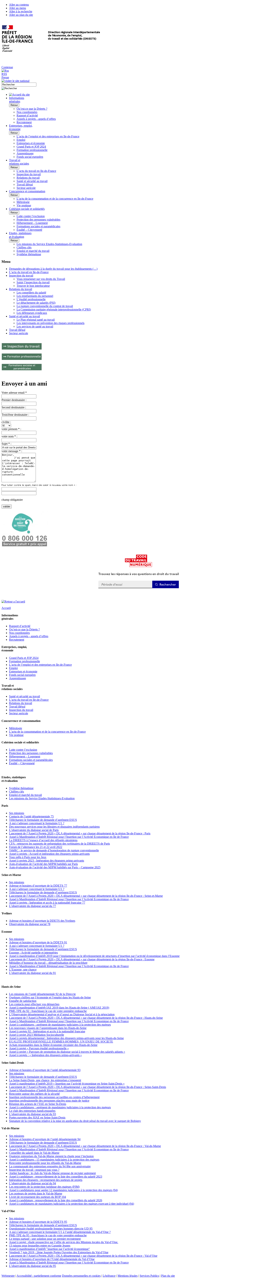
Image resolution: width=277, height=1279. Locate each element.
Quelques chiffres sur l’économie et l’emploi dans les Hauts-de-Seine (50, 997)
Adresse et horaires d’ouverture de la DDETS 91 (38, 942)
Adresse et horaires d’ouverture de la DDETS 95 (38, 1221)
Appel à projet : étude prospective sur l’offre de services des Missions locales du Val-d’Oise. (63, 1242)
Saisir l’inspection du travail (33, 282)
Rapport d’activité (27, 115)
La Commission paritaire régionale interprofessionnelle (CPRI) (54, 309)
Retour (14, 105)
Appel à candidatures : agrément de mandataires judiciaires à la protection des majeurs (60, 1024)
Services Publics (149, 1275)
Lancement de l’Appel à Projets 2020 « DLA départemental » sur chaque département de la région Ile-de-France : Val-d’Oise (83, 1255)
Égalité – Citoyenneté (29, 229)
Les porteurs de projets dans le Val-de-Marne (35, 1193)
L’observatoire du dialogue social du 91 (32, 973)
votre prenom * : (11, 429)
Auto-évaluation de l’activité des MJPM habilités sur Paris (43, 864)
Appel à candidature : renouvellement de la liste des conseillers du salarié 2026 (55, 1200)
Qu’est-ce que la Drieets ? (32, 108)
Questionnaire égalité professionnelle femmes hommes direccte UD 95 (51, 1228)
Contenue (7, 67)
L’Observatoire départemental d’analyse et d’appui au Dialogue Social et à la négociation (62, 1014)
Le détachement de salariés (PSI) (36, 302)
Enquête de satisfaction (22, 1000)
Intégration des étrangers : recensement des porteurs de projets (45, 1180)
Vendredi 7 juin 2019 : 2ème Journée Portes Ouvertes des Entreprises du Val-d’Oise (58, 1252)
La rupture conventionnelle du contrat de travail (45, 306)
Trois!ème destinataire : (15, 414)
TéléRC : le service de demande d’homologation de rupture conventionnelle (54, 850)
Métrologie (23, 202)
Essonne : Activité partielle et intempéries (33, 952)
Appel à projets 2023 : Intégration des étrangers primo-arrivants (46, 860)
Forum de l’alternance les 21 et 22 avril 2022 (35, 847)
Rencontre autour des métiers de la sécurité (34, 1093)
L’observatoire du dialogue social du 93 (32, 1114)
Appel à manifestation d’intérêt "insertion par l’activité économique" (49, 1249)
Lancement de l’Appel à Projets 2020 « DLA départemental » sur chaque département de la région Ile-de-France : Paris (79, 833)
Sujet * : (6, 443)
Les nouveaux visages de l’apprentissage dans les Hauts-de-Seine (47, 1028)
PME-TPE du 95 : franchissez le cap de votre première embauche (48, 1235)
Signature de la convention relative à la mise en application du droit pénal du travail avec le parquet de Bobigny (75, 1121)
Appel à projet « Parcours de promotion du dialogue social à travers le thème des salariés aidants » (67, 1051)
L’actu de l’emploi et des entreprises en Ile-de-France (48, 136)
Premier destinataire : (14, 400)
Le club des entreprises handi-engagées (32, 1110)
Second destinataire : (14, 407)
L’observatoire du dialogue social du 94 (32, 1183)
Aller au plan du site (21, 14)
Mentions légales (128, 1275)
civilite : (6, 422)
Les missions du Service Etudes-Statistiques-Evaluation (49, 244)
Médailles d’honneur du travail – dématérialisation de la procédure (48, 962)
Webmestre (8, 1275)
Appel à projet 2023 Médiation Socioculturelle (36, 1034)
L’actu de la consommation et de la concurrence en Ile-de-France (55, 198)
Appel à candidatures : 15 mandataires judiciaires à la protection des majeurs (54, 1159)
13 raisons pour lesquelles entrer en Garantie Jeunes (39, 1245)
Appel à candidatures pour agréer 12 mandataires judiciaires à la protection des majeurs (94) (63, 1190)
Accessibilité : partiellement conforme (39, 1275)
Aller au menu (17, 8)
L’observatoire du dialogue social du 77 (32, 906)
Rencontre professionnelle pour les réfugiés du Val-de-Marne (45, 1163)
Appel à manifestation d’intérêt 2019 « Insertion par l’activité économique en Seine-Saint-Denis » (67, 1083)
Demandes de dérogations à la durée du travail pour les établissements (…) (53, 268)
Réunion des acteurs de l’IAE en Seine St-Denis (37, 1104)
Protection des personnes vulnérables (38, 219)
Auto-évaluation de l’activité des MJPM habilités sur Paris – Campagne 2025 (54, 867)
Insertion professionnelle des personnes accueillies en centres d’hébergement (54, 1097)
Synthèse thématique (29, 254)
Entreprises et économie (31, 143)
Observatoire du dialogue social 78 (29, 924)
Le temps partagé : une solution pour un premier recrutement (45, 1238)
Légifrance (109, 1275)
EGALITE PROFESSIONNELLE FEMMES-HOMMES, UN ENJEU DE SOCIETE (61, 1041)
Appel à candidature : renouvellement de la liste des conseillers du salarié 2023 (55, 1176)
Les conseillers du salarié (31, 292)
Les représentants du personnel (35, 296)
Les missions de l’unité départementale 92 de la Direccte (42, 994)
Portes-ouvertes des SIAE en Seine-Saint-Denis (37, 1117)
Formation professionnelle (32, 150)
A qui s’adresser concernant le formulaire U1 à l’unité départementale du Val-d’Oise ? (60, 1232)
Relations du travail (28, 177)
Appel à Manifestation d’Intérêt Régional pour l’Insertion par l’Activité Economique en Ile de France (69, 836)
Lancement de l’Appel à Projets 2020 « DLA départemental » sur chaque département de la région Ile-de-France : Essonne (82, 959)
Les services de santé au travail (35, 326)
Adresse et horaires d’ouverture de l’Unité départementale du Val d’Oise (52, 1259)
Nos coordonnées (27, 112)
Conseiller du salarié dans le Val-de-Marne (34, 1152)
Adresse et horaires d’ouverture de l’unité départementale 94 (44, 1139)
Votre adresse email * (14, 392)
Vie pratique (24, 205)
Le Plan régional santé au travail (36, 319)
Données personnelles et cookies (81, 1275)
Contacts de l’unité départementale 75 (31, 816)
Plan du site (168, 1275)
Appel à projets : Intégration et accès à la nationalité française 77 (47, 902)
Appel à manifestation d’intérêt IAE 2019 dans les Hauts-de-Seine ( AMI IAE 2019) (59, 1007)
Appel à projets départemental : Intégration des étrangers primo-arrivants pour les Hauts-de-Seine (66, 1038)
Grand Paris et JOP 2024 (31, 146)
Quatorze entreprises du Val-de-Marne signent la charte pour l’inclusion (51, 1156)
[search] (19, 85)
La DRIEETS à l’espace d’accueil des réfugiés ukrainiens (43, 840)
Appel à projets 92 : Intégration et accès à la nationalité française (47, 1031)
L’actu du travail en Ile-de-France (36, 171)
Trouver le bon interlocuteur (33, 285)
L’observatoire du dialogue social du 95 (32, 1265)
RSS (4, 74)
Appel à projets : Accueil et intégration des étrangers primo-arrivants (49, 853)
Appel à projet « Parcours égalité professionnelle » (39, 1048)
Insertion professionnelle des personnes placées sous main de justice (49, 1100)
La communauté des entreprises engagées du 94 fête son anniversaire (50, 1166)
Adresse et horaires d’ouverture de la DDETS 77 (38, 885)
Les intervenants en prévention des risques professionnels (50, 323)
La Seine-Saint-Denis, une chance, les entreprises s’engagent (45, 1080)
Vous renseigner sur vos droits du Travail (41, 279)
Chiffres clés (24, 247)
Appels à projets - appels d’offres (36, 118)
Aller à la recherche (20, 11)
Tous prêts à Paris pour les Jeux (27, 857)
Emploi (21, 139)
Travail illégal (25, 184)
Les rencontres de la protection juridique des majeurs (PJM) (44, 1186)
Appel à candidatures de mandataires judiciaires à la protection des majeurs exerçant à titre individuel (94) (71, 1203)
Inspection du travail (29, 174)
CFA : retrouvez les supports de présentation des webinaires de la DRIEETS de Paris (59, 843)
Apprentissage (25, 153)
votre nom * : (9, 436)
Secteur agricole (26, 187)
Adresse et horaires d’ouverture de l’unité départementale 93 (44, 1070)
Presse (5, 77)
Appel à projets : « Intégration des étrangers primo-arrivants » (45, 1055)
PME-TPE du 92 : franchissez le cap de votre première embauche (48, 1011)
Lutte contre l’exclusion (31, 216)
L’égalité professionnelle (31, 299)
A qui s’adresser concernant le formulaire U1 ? (36, 823)
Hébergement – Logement (32, 223)
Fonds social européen (30, 156)
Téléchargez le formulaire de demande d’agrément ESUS (43, 819)
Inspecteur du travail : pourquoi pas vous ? (34, 1169)
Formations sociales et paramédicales (38, 226)
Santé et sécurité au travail (32, 181)
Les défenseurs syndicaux (32, 312)
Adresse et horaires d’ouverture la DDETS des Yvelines (42, 920)
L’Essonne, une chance (23, 969)
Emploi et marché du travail (33, 250)
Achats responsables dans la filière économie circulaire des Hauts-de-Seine (53, 1045)
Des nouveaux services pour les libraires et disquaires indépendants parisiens (54, 826)
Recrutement (24, 122)
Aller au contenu (19, 4)
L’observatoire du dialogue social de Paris (34, 830)
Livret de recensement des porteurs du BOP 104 (37, 1196)
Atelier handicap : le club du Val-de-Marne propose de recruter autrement (52, 1173)
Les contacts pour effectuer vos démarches (34, 1004)
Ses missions (16, 813)
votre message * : (12, 451)
